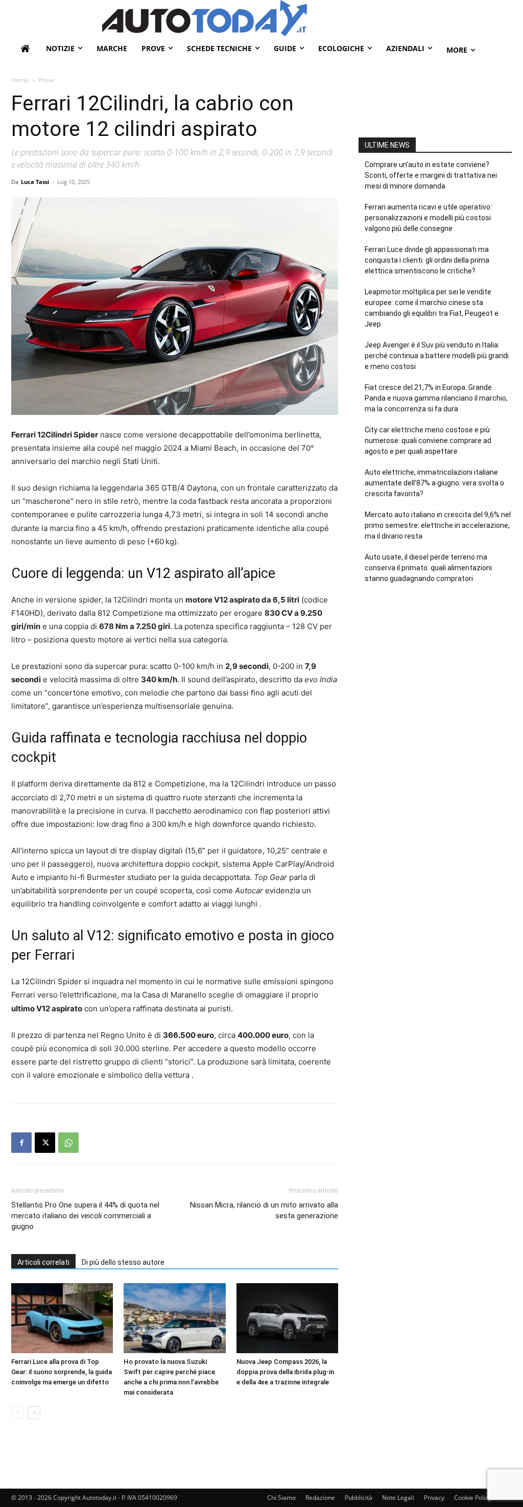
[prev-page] (17, 1412)
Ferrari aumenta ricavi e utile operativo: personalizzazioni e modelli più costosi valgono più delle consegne (428, 218)
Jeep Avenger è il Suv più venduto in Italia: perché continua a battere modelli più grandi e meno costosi (437, 355)
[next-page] (34, 1412)
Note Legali (398, 1497)
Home (20, 80)
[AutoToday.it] (307, 18)
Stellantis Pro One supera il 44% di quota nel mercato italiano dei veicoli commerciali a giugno (85, 1215)
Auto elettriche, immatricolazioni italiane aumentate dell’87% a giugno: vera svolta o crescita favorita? (434, 483)
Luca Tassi (35, 182)
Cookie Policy (472, 1497)
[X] (45, 1142)
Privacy (434, 1497)
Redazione (320, 1497)
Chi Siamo (281, 1497)
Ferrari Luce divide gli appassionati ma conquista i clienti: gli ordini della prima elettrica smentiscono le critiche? (427, 260)
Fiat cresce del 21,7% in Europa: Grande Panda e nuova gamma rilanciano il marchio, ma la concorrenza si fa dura (436, 398)
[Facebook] (21, 1142)
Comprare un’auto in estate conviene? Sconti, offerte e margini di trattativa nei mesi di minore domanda (431, 175)
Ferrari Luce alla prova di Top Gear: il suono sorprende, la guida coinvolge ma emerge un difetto (61, 1372)
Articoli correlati (43, 1262)
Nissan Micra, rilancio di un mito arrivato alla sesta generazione (264, 1210)
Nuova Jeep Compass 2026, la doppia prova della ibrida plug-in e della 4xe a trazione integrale (285, 1372)
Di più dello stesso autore (123, 1262)
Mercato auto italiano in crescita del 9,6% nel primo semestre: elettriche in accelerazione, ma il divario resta (438, 525)
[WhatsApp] (68, 1142)
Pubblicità (358, 1497)
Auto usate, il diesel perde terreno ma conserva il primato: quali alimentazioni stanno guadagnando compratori (428, 568)
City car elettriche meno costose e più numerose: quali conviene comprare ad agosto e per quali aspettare (428, 440)
